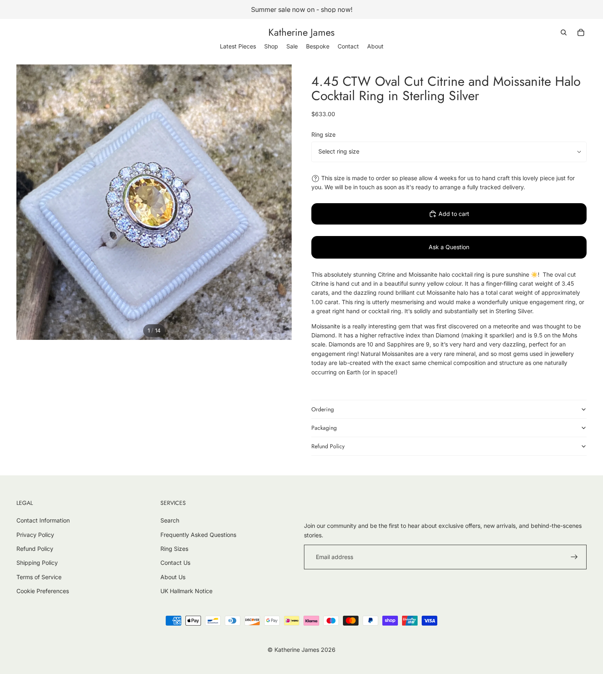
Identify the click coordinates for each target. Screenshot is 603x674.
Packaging (324, 428)
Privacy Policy (35, 534)
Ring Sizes (174, 548)
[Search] (564, 32)
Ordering (322, 409)
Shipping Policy (37, 562)
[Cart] (581, 32)
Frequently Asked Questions (198, 534)
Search (169, 520)
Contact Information (43, 520)
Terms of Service (39, 576)
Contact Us (175, 562)
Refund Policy (328, 446)
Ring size (323, 134)
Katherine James (296, 649)
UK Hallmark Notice (186, 590)
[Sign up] (574, 557)
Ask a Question (449, 246)
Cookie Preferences (42, 590)
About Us (172, 576)
